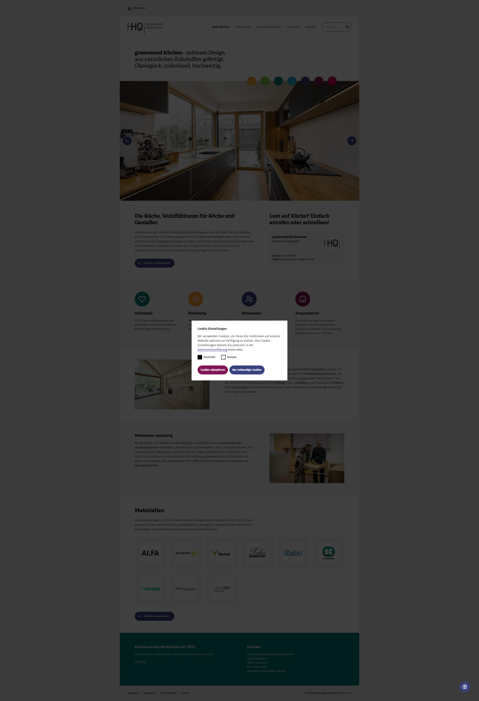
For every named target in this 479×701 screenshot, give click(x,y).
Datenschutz (149, 693)
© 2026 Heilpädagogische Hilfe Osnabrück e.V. (328, 693)
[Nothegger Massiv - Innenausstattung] (186, 588)
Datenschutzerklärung (212, 349)
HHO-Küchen (220, 27)
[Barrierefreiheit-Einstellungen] (465, 687)
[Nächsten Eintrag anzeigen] (351, 140)
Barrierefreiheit (169, 693)
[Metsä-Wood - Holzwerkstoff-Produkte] (221, 553)
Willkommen (139, 8)
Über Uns (293, 27)
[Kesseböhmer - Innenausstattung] (328, 553)
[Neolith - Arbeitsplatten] (221, 588)
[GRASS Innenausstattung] (150, 588)
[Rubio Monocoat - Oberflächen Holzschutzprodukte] (257, 553)
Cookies (185, 693)
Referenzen (243, 27)
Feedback (140, 661)
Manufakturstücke (269, 27)
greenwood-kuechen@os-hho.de (297, 259)
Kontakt (310, 27)
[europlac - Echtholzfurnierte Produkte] (186, 553)
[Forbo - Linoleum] (293, 553)
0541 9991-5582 (288, 256)
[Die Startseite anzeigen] (129, 8)
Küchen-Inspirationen (157, 263)
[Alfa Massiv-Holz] (150, 553)
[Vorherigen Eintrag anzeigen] (127, 140)
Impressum (133, 693)
